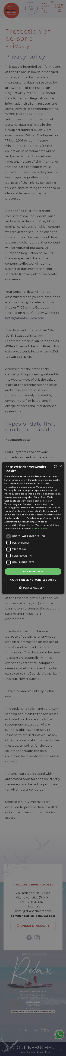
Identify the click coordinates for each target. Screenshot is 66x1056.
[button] (33, 587)
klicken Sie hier (39, 528)
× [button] (60, 466)
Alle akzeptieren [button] (33, 571)
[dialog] (33, 528)
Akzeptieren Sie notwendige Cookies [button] (33, 579)
